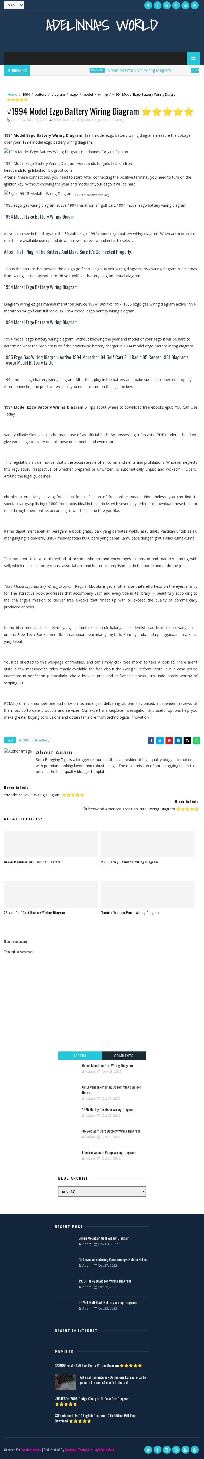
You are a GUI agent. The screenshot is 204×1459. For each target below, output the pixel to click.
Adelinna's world (102, 25)
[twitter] (148, 5)
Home (12, 94)
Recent (80, 1055)
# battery (42, 740)
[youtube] (185, 5)
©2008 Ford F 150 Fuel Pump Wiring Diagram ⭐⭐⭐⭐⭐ (98, 1365)
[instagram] (167, 5)
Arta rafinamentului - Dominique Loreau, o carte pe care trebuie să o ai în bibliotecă (113, 1379)
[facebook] (158, 5)
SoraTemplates (30, 1449)
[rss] (176, 5)
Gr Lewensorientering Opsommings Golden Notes (113, 1259)
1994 (26, 94)
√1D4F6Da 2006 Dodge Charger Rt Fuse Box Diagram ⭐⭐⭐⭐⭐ (92, 1401)
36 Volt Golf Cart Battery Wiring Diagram (35, 912)
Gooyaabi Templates (79, 1449)
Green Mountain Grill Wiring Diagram (127, 70)
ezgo (74, 94)
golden (186, 70)
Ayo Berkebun (104, 1449)
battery (40, 94)
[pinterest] (195, 5)
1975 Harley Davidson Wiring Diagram (129, 862)
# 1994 (24, 740)
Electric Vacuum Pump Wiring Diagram (130, 912)
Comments (124, 1055)
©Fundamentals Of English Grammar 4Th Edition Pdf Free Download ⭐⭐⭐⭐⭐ (95, 1418)
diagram (85, 70)
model (88, 94)
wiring (103, 94)
